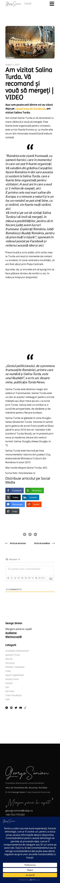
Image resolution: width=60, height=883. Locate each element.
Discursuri (10, 663)
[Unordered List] (25, 578)
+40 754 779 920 (15, 814)
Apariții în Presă (12, 654)
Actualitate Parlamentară (17, 650)
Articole (9, 658)
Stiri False (9, 691)
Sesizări (9, 683)
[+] (43, 578)
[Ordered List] (22, 578)
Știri (7, 687)
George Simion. (19, 792)
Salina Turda (24, 117)
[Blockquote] (29, 578)
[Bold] (8, 578)
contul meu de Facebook (30, 108)
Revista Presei (12, 679)
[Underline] (15, 578)
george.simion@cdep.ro (19, 810)
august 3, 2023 (12, 64)
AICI (45, 467)
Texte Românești (13, 695)
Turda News (36, 382)
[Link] (36, 578)
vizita (44, 252)
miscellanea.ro (26, 473)
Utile (7, 699)
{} (40, 578)
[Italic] (11, 578)
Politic (8, 671)
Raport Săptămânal (14, 675)
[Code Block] (32, 578)
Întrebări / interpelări (14, 667)
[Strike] (18, 578)
